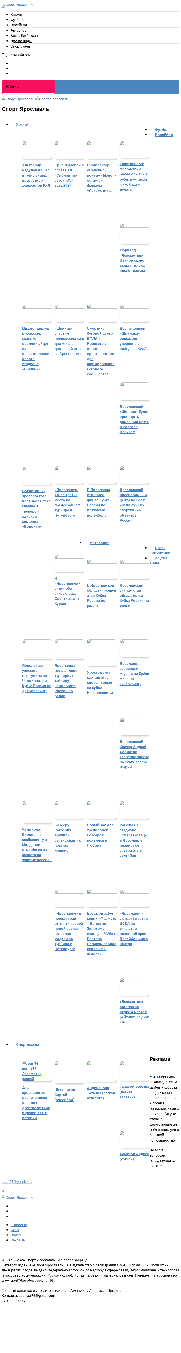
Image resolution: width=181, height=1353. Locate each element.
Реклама (18, 1240)
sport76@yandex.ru (17, 1181)
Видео (16, 1234)
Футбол (17, 19)
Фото (15, 1229)
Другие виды (21, 40)
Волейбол (19, 24)
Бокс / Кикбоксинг (25, 35)
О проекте (19, 1224)
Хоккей (16, 14)
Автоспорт (19, 30)
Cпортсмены (21, 46)
